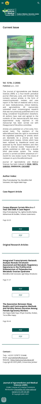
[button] (2, 3)
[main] (20, 27)
